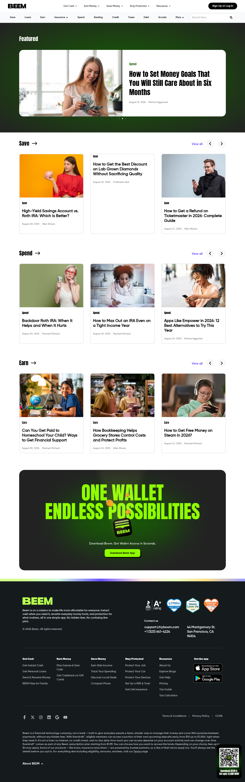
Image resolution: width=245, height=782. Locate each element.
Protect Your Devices (137, 677)
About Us (164, 665)
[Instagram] (41, 717)
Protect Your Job (135, 665)
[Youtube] (65, 717)
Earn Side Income (101, 665)
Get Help (164, 677)
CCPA (218, 716)
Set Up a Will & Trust (137, 683)
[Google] (57, 717)
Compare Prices (100, 683)
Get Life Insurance (136, 689)
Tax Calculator (168, 695)
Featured (28, 39)
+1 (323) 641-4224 (157, 632)
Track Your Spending (103, 671)
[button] (119, 118)
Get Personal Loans (34, 671)
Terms (137, 751)
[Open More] (183, 17)
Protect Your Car (135, 671)
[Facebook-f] (24, 717)
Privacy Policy (200, 716)
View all (197, 144)
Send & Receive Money (36, 677)
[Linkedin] (49, 717)
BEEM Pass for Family (35, 683)
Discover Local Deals (103, 677)
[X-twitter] (33, 717)
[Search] (231, 17)
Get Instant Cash (32, 665)
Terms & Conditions (174, 716)
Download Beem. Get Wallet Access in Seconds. (122, 543)
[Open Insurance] (67, 17)
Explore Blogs (167, 671)
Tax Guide (165, 689)
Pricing (163, 683)
